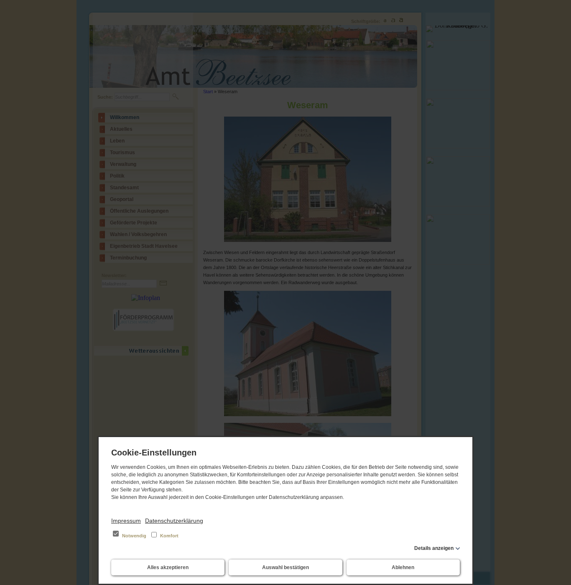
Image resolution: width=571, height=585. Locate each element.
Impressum (126, 520)
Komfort (168, 535)
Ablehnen (403, 567)
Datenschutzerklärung (174, 520)
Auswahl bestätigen (285, 567)
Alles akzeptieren (168, 567)
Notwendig (134, 535)
